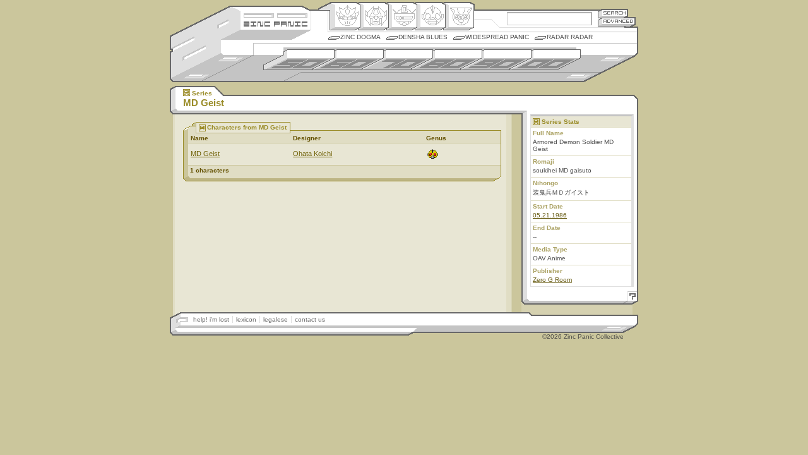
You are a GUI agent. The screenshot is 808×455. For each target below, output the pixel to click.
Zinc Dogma (360, 36)
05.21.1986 (550, 215)
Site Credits (275, 14)
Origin (345, 16)
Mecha (402, 16)
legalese (275, 319)
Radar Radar (570, 36)
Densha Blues (423, 36)
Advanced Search (617, 22)
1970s (397, 60)
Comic (458, 16)
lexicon (246, 319)
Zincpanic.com (275, 23)
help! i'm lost (211, 319)
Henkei (373, 16)
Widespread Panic (497, 36)
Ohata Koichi (312, 153)
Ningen (430, 16)
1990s (496, 60)
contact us (310, 319)
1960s (348, 60)
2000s (545, 60)
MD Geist (205, 153)
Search (613, 13)
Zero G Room (552, 279)
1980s (447, 60)
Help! (630, 298)
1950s (299, 60)
